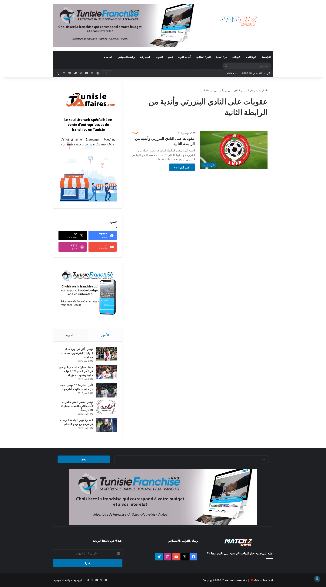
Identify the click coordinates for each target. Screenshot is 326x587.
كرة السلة (221, 56)
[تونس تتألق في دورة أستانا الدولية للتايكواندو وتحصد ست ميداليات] (106, 354)
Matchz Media (262, 580)
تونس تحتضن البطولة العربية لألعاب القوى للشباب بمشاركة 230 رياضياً (186, 73)
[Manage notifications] (317, 579)
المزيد (109, 56)
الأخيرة (70, 335)
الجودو (159, 56)
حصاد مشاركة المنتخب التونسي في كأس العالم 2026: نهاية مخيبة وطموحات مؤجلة (76, 371)
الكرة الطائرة (203, 56)
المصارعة (145, 56)
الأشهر (105, 335)
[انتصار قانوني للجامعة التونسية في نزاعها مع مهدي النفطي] (106, 425)
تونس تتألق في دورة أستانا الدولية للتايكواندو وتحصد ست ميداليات (77, 353)
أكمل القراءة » (182, 167)
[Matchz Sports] (238, 21)
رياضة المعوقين (126, 56)
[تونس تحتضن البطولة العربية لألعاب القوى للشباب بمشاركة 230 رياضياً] (106, 407)
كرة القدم (251, 56)
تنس (170, 56)
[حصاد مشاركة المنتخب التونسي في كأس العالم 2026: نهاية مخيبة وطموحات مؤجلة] (106, 372)
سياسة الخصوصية (63, 580)
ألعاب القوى (184, 56)
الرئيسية (266, 56)
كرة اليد (236, 56)
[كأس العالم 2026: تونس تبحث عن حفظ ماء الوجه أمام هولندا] (106, 390)
